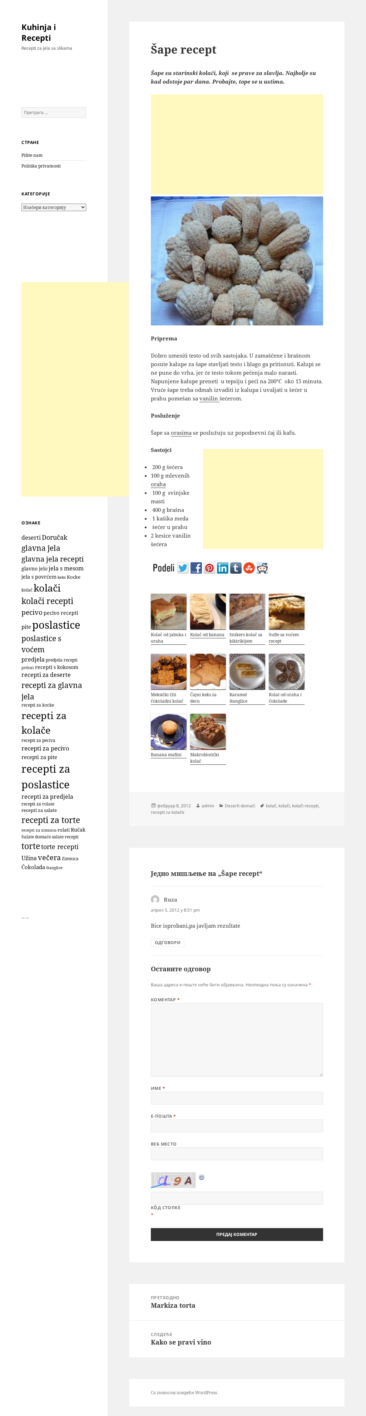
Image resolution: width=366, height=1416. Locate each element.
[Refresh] (202, 1176)
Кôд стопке (166, 1208)
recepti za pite (39, 757)
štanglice (54, 867)
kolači (47, 587)
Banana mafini (166, 755)
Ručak (78, 829)
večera (49, 857)
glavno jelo (34, 568)
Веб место (164, 1144)
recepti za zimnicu (38, 830)
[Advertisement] (75, 389)
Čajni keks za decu (203, 698)
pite (26, 626)
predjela (33, 659)
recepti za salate (39, 810)
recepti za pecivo (45, 748)
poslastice (56, 625)
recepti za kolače (167, 812)
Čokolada (33, 867)
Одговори (167, 942)
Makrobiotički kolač (204, 758)
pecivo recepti (61, 612)
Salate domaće (36, 837)
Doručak (55, 537)
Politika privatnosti (41, 166)
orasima (181, 432)
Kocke (73, 577)
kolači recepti (47, 601)
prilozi (27, 667)
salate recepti (65, 836)
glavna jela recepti (52, 559)
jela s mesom (66, 568)
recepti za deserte (46, 675)
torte (30, 846)
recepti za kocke (37, 705)
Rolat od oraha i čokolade (285, 698)
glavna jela (40, 548)
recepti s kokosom (56, 667)
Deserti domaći (240, 806)
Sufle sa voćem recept (284, 638)
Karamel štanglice (238, 698)
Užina (29, 858)
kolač (27, 590)
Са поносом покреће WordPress (184, 1393)
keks (62, 577)
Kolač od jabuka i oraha (168, 638)
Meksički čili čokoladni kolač (167, 698)
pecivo (32, 612)
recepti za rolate (37, 804)
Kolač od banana (207, 635)
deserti (31, 538)
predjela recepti (62, 660)
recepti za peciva (38, 740)
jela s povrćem (38, 576)
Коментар (165, 1000)
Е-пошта (163, 1116)
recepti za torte (50, 820)
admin (208, 806)
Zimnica (70, 858)
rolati (64, 830)
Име (158, 1088)
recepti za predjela (47, 797)
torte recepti (60, 846)
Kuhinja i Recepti (38, 32)
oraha (158, 484)
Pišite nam (32, 155)
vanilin (209, 398)
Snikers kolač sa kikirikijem (245, 638)
